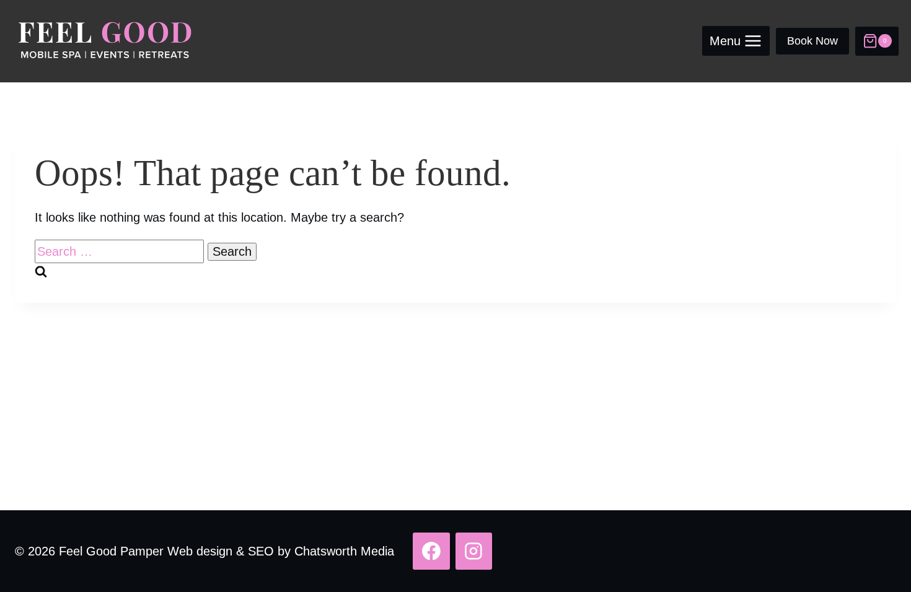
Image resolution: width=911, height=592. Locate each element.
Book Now (812, 41)
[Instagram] (474, 551)
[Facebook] (431, 551)
